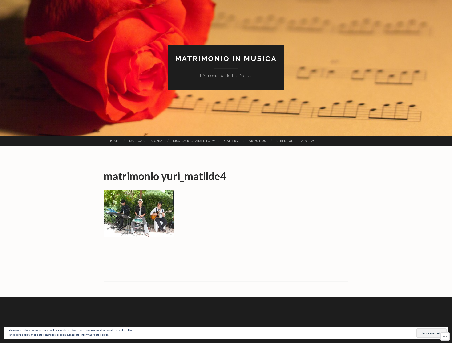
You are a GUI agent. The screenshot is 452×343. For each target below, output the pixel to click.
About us (257, 141)
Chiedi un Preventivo (296, 141)
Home (114, 141)
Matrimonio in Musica (226, 58)
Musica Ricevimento (191, 141)
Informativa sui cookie (95, 334)
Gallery (231, 141)
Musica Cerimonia (146, 141)
